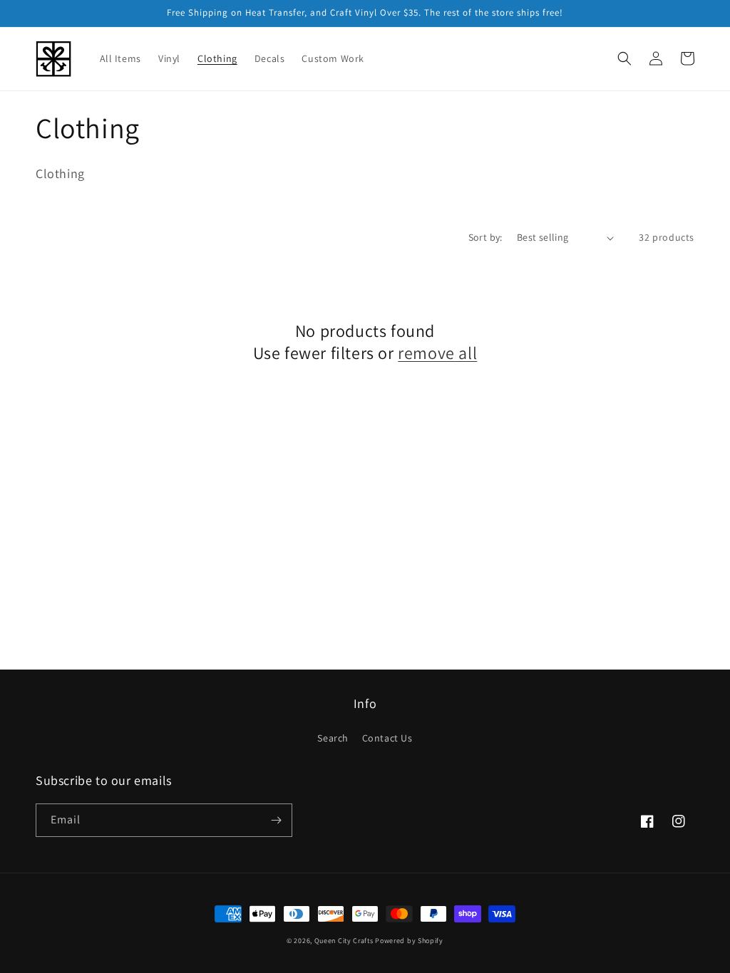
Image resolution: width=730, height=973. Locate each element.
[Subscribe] (276, 820)
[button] (624, 58)
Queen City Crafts (344, 940)
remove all (437, 353)
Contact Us (387, 738)
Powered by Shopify (409, 940)
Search (333, 738)
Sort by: (485, 237)
